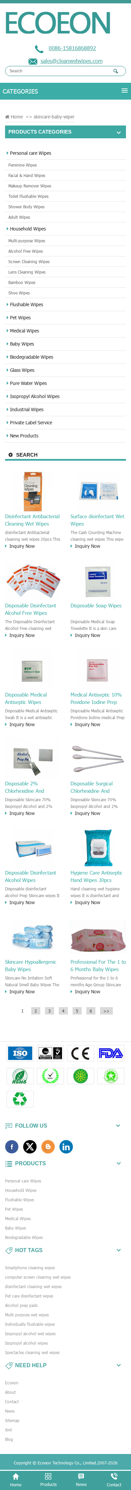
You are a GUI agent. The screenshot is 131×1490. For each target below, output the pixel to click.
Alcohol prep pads (21, 1305)
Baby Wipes (22, 344)
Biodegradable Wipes (31, 357)
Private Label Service (31, 422)
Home (17, 116)
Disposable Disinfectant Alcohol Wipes (30, 876)
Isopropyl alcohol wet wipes (30, 1333)
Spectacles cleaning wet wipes (32, 1352)
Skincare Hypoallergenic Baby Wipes (30, 965)
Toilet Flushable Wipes (28, 196)
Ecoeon (11, 1382)
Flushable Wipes (26, 304)
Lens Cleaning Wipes (26, 272)
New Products (24, 435)
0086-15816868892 (72, 48)
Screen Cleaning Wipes (28, 261)
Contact (12, 1401)
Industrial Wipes (26, 409)
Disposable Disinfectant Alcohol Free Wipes (30, 609)
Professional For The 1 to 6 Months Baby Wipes (98, 965)
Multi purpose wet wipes (27, 1314)
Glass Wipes (22, 370)
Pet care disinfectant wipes (29, 1295)
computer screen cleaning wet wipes (38, 1277)
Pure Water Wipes (28, 383)
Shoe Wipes (19, 292)
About (10, 1392)
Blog (9, 1439)
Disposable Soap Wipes (96, 605)
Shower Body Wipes (26, 206)
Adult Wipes (19, 217)
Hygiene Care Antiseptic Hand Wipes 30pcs (97, 876)
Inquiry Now (22, 546)
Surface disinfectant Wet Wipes (97, 520)
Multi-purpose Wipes (26, 240)
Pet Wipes (20, 317)
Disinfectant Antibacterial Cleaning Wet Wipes (32, 520)
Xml (8, 1429)
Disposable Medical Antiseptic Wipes (26, 698)
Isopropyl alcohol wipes (26, 1343)
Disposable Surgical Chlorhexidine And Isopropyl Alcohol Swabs (97, 787)
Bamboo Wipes (21, 282)
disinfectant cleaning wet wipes (33, 1286)
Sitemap (12, 1420)
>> (106, 1010)
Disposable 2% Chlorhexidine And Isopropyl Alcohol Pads (29, 787)
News (9, 1411)
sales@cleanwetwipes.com (71, 61)
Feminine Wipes (22, 165)
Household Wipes (28, 229)
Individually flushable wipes (30, 1324)
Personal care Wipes (30, 153)
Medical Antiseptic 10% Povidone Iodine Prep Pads (96, 698)
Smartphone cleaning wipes (30, 1267)
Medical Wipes (24, 330)
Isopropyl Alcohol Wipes (34, 396)
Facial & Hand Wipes (26, 175)
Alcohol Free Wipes (25, 251)
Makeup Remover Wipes (29, 185)
